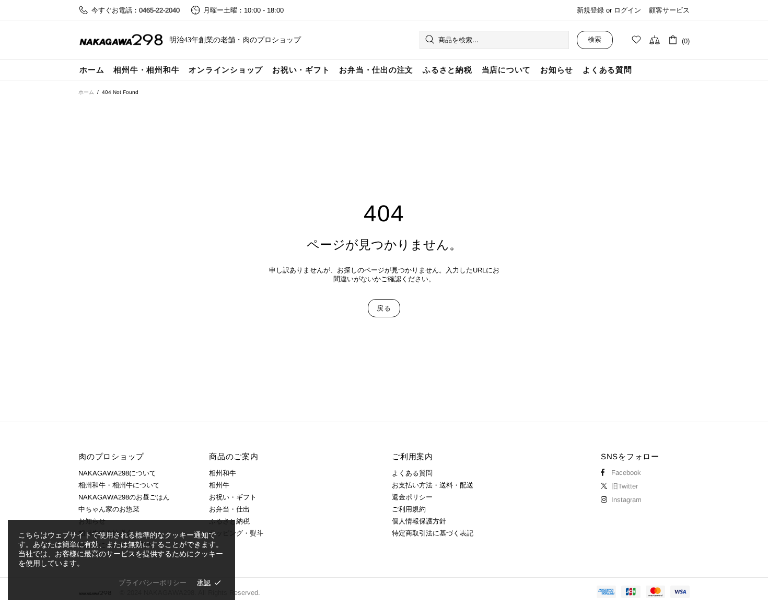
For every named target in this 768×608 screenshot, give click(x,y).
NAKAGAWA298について (117, 473)
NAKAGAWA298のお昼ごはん (124, 497)
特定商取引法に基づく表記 (432, 533)
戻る (384, 308)
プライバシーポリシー (153, 583)
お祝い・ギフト (233, 497)
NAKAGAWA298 (121, 40)
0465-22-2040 (159, 10)
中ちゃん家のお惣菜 (108, 509)
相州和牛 (222, 473)
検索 (595, 39)
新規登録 (590, 10)
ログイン (627, 10)
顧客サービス (669, 10)
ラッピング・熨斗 (236, 533)
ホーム (86, 92)
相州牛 (219, 485)
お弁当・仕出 (229, 509)
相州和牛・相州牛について (119, 485)
